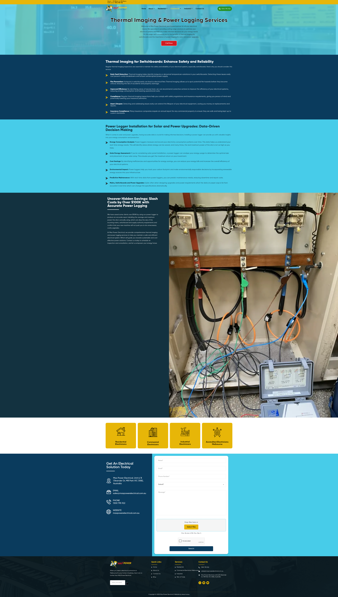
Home (144, 8)
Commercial (175, 8)
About (150, 8)
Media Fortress (186, 594)
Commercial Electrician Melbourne (187, 570)
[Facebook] (203, 582)
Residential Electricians (120, 443)
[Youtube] (207, 582)
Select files (191, 527)
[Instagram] (199, 582)
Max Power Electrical (166, 594)
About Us (156, 570)
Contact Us (200, 8)
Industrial (187, 8)
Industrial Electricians (185, 443)
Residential (162, 8)
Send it (191, 549)
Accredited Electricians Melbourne (217, 443)
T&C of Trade (181, 577)
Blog (154, 577)
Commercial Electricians (153, 443)
